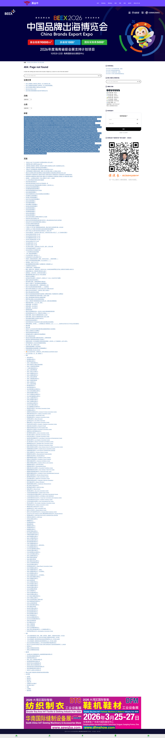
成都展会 (99, 139)
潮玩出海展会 (88, 149)
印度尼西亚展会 (51, 141)
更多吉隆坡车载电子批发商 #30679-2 (35, 318)
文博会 (45, 147)
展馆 (125, 3)
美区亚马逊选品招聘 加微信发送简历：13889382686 (38, 337)
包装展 (39, 121)
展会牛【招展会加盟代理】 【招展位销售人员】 (37, 285)
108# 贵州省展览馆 (31, 620)
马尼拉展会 (89, 145)
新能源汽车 (68, 129)
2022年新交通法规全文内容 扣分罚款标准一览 (37, 183)
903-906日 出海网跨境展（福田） (113, 72)
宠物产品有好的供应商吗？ (32, 279)
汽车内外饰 (66, 139)
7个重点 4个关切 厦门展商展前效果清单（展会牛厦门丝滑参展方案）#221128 (44, 227)
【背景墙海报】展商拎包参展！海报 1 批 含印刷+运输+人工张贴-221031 (43, 171)
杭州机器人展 (51, 151)
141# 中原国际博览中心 (32, 582)
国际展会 (110, 3)
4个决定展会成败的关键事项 (32, 225)
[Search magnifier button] (100, 76)
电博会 (92, 125)
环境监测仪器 (80, 139)
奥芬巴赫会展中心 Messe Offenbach (35, 482)
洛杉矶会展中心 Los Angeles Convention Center (38, 440)
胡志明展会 (83, 129)
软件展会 (51, 131)
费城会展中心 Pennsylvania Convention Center (38, 422)
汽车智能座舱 (58, 137)
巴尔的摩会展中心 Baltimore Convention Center (38, 478)
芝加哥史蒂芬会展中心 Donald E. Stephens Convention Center (42, 424)
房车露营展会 (27, 143)
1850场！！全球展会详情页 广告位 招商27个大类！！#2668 (40, 178)
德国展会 (84, 116)
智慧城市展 (38, 125)
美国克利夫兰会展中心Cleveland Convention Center (39, 429)
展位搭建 (42, 62)
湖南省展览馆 (30, 524)
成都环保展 (57, 151)
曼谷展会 (40, 141)
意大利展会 (57, 119)
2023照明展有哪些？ (31, 208)
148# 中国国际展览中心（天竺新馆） (36, 571)
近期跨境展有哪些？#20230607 (33, 346)
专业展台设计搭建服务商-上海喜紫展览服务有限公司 (39, 654)
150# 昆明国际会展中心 (32, 568)
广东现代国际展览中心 (32, 368)
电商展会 (81, 131)
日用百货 (88, 147)
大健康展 (65, 121)
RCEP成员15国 (52, 116)
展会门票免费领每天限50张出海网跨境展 (35, 297)
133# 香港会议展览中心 (32, 403)
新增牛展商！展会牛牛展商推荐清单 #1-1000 (36, 315)
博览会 (64, 131)
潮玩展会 (73, 135)
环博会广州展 (32, 151)
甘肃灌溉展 (91, 151)
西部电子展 (32, 133)
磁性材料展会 (57, 145)
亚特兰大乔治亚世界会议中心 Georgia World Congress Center (42, 511)
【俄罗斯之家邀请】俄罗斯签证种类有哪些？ (37, 167)
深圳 (32, 62)
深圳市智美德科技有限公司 (32, 332)
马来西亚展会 (67, 123)
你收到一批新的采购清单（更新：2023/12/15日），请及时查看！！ (42, 258)
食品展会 (45, 129)
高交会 (88, 131)
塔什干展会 (83, 145)
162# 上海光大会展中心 (32, 371)
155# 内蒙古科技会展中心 (33, 561)
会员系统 (28, 674)
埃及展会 (57, 141)
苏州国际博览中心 (31, 522)
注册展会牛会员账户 (32, 683)
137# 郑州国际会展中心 (32, 583)
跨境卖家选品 (67, 135)
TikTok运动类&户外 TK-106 (32, 241)
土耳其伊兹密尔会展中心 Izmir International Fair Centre (40, 501)
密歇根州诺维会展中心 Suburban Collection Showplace (40, 480)
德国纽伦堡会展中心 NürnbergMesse (36, 455)
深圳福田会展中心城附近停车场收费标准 (35, 334)
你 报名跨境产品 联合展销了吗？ (34, 257)
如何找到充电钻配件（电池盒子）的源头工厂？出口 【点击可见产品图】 (43, 278)
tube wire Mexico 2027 (31, 89)
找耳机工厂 (29, 646)
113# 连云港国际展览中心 (33, 617)
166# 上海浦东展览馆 (32, 380)
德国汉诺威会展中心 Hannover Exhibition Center (38, 461)
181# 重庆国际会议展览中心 (33, 389)
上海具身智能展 (84, 143)
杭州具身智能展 (55, 135)
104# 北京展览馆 (31, 625)
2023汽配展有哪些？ (31, 202)
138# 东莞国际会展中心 (32, 399)
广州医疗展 (43, 139)
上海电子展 (37, 139)
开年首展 (41, 147)
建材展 (40, 123)
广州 (32, 123)
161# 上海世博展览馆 (32, 369)
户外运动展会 (34, 141)
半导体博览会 (49, 139)
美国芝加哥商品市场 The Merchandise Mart (37, 427)
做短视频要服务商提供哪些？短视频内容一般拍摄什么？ (39, 264)
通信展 (93, 133)
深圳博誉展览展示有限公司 (33, 661)
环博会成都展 (44, 151)
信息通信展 (64, 137)
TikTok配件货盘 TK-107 (31, 243)
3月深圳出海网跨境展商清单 (32, 223)
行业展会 (43, 143)
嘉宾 (27, 633)
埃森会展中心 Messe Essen (33, 489)
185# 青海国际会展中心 (32, 536)
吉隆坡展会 (47, 145)
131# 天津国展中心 (31, 590)
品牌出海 (78, 135)
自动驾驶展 (89, 127)
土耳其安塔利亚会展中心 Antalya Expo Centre (38, 492)
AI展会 (67, 145)
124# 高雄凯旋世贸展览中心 (33, 601)
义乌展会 (80, 141)
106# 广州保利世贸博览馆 (33, 366)
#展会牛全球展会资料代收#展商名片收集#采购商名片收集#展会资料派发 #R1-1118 (46, 172)
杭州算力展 (64, 149)
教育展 (58, 123)
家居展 (67, 119)
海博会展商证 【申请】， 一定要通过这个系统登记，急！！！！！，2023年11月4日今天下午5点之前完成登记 (52, 323)
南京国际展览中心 (31, 385)
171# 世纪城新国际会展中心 (33, 548)
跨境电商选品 (82, 149)
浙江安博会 (40, 129)
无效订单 (29, 681)
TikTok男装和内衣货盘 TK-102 (33, 236)
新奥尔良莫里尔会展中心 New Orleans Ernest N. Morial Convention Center (45, 447)
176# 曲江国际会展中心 (32, 550)
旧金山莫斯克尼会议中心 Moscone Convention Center (40, 445)
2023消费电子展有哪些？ (32, 204)
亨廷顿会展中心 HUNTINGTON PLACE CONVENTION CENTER (42, 515)
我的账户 (29, 680)
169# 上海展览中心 (31, 382)
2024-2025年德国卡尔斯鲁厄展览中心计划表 (36, 216)
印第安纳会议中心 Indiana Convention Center (38, 504)
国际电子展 (36, 62)
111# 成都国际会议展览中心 (33, 406)
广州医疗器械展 (86, 137)
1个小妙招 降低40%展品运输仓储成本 (35, 180)
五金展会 (82, 135)
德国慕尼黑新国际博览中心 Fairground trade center (39, 471)
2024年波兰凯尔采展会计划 (32, 218)
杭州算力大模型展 (34, 147)
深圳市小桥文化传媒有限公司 (34, 664)
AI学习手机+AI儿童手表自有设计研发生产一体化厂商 (38, 230)
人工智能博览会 (27, 125)
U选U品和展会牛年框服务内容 (33, 250)
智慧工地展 (53, 127)
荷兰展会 (50, 123)
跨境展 (28, 62)
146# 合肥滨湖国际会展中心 (33, 576)
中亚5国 (33, 125)
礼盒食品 (71, 147)
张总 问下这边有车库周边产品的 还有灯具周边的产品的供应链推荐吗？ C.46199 (46, 644)
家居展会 (94, 141)
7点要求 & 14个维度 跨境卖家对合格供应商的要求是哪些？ (40, 229)
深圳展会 (38, 116)
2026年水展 (85, 151)
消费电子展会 (71, 125)
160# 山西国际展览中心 (32, 555)
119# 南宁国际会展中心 (32, 608)
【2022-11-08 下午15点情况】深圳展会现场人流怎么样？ (39, 162)
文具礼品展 (37, 143)
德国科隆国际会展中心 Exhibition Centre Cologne (39, 457)
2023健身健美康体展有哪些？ (33, 188)
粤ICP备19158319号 (83, 731)
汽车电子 (55, 139)
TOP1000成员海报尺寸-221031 (33, 248)
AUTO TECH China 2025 (68, 127)
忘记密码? (126, 132)
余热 (100, 133)
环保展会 (47, 143)
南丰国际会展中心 (31, 361)
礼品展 (69, 121)
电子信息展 (65, 125)
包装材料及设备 (66, 147)
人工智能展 (62, 119)
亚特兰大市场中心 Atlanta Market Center (36, 510)
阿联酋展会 (99, 116)
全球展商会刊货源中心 (31, 265)
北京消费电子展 (91, 143)
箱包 (28, 135)
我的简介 (29, 678)
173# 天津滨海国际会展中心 (33, 390)
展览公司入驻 (137, 3)
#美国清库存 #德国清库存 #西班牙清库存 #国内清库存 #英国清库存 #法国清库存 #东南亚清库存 (49, 174)
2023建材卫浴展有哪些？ (32, 195)
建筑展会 (76, 131)
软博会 (49, 127)
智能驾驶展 (55, 133)
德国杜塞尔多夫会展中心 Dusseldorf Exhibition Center (40, 468)
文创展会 (36, 137)
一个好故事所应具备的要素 (32, 251)
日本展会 (58, 116)
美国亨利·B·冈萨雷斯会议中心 (34, 431)
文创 (25, 135)
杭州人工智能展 (40, 135)
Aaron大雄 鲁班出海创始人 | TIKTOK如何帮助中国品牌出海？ (42, 642)
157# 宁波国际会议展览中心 (33, 394)
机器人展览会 (40, 131)
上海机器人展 (68, 143)
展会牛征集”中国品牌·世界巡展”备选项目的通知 (37, 672)
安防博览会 (41, 145)
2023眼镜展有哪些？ (31, 211)
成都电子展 (37, 133)
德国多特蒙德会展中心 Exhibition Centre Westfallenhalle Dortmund (43, 473)
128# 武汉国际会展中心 (32, 594)
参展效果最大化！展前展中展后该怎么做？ (36, 271)
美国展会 (31, 116)
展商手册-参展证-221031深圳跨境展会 (35, 299)
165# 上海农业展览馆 (32, 376)
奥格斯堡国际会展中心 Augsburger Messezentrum (39, 483)
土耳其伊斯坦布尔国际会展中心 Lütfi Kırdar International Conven (42, 494)
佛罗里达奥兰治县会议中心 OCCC (35, 506)
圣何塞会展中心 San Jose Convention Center (38, 490)
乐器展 (45, 127)
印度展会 (66, 116)
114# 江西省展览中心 (32, 615)
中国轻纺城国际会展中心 (33, 534)
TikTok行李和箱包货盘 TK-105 (33, 239)
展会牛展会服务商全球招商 (32, 292)
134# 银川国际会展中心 (32, 587)
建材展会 (73, 129)
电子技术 (43, 149)
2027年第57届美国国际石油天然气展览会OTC (37, 90)
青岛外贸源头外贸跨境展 (34, 153)
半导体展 (60, 133)
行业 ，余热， (37, 149)
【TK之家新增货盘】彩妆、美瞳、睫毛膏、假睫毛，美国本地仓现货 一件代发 (46, 635)
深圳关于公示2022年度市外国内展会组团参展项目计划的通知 (40, 329)
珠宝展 (62, 123)
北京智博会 (46, 137)
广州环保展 (38, 151)
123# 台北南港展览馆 (32, 603)
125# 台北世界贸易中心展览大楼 (35, 599)
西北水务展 (97, 151)
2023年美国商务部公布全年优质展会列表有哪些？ (38, 194)
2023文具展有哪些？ (31, 201)
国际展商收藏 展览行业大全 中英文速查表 (36, 274)
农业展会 (90, 141)
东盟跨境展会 (95, 149)
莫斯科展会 (45, 141)
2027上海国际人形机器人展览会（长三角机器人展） (38, 83)
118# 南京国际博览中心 (32, 610)
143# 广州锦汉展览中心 (32, 362)
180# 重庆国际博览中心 (32, 541)
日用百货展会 (75, 141)
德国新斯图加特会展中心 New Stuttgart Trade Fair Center (40, 469)
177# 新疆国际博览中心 (32, 547)
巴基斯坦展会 (83, 123)
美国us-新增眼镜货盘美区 (33, 649)
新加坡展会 (77, 121)
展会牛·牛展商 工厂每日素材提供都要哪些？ (36, 283)
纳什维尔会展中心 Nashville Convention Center (38, 434)
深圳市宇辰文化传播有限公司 (34, 663)
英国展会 (80, 116)
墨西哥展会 (90, 119)
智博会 (41, 127)
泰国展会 (94, 116)
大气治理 (35, 131)
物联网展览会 (66, 133)
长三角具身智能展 (76, 143)
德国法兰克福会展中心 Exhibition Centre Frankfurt (39, 459)
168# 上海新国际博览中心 (33, 378)
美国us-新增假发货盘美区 (33, 648)
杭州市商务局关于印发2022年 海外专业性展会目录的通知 (39, 322)
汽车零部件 (94, 139)
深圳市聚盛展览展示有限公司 (34, 668)
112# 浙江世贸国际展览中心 (33, 618)
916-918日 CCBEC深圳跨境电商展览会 (115, 73)
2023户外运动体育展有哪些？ (33, 199)
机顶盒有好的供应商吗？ (32, 320)
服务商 (129, 3)
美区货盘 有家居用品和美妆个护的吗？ (35, 339)
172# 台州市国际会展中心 (33, 554)
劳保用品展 (45, 123)
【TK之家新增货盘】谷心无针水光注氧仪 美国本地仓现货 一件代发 (43, 637)
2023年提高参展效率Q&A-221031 (34, 190)
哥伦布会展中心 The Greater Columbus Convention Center (41, 503)
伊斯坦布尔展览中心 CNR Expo (34, 517)
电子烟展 (72, 123)
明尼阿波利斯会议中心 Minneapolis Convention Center (40, 631)
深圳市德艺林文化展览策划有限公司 (35, 666)
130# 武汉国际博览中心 (32, 592)
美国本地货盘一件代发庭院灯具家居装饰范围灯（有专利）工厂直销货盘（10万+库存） (47, 341)
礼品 (33, 149)
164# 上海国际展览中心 (32, 375)
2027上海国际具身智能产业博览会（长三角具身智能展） (39, 85)
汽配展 (87, 121)
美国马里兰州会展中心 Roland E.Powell (36, 426)
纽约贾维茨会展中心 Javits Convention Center (38, 433)
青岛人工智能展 (82, 147)
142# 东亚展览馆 (31, 580)
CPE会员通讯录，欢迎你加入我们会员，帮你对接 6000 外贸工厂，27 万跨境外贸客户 (46, 232)
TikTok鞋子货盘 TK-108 (31, 244)
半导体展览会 (60, 139)
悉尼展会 (78, 145)
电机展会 (63, 145)
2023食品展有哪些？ (31, 215)
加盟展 (43, 121)
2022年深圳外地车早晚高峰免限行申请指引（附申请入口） (40, 185)
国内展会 (103, 3)
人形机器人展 (97, 125)
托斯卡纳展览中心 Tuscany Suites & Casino (37, 452)
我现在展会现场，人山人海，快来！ (34, 302)
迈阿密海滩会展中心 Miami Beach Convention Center (39, 566)
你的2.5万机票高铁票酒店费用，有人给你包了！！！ (38, 260)
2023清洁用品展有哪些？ (32, 206)
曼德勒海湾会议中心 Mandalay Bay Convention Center (40, 443)
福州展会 (32, 143)
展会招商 (31, 119)
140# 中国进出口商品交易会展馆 (35, 364)
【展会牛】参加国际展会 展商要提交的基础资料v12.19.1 (39, 169)
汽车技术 (71, 139)
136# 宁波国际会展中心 (32, 401)
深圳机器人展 (35, 145)
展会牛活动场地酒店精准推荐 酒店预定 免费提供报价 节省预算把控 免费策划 (44, 293)
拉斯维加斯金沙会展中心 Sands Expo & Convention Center (41, 448)
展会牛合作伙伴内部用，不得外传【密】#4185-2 (37, 290)
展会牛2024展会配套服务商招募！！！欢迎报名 (37, 286)
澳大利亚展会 (46, 119)
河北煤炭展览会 (87, 139)
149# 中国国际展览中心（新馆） (35, 569)
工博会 (70, 116)
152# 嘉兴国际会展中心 (32, 564)
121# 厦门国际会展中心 (32, 404)
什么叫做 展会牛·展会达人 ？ (33, 255)
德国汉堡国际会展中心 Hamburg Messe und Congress (40, 462)
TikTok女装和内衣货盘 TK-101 (33, 234)
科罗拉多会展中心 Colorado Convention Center (38, 436)
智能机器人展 (59, 127)
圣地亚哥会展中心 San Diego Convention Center (38, 408)
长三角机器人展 (43, 153)
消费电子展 (26, 119)
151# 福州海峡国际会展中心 (33, 396)
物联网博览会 (43, 133)
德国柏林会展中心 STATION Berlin (35, 464)
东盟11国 (46, 116)
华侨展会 (56, 143)
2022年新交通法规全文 (31, 181)
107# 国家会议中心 (31, 622)
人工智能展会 (27, 123)
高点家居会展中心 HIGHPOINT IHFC (36, 415)
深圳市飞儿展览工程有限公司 (34, 670)
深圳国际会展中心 (31, 359)
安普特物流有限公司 (32, 657)
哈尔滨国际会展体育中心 (33, 532)
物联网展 (89, 123)
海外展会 (60, 121)
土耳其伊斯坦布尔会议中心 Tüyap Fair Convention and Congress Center (44, 497)
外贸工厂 (52, 149)
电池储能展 (36, 123)
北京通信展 (70, 137)
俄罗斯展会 (75, 116)
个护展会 (92, 135)
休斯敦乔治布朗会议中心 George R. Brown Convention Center (42, 412)
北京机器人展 (63, 151)
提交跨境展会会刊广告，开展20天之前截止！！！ (38, 313)
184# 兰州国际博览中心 (32, 538)
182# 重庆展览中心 (31, 387)
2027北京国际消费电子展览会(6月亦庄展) (36, 87)
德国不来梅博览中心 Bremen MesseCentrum (37, 475)
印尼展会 (76, 119)
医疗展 (99, 127)
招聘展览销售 (29, 309)
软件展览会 (46, 131)
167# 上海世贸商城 (31, 383)
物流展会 (87, 135)
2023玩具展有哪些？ (31, 209)
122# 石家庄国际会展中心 (33, 604)
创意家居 (34, 135)
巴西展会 (89, 116)
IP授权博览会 (58, 149)
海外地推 (28, 325)
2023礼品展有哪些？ (31, 213)
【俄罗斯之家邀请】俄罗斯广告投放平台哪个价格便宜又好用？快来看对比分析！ (45, 165)
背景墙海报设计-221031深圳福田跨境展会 (36, 343)
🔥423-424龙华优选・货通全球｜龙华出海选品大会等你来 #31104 (42, 351)
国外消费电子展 (92, 121)
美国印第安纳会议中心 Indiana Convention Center (39, 413)
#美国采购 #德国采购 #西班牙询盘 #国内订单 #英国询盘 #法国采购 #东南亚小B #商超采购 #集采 (49, 176)
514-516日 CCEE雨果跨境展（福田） (114, 68)
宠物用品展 (77, 125)
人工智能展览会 (54, 121)
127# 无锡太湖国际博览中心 (33, 596)
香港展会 (85, 119)
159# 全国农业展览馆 (32, 557)
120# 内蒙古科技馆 (31, 606)
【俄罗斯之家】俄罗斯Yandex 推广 (34, 164)
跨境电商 (93, 147)
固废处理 (56, 131)
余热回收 (59, 147)
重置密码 (29, 690)
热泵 (56, 147)
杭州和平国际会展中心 (32, 531)
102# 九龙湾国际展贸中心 (33, 627)
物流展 (73, 121)
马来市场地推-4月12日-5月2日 (33, 350)
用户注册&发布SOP (30, 336)
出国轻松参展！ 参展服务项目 (33, 267)
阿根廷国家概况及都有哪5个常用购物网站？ (36, 348)
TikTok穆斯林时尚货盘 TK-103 (33, 237)
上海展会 (52, 119)
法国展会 (41, 119)
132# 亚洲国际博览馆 (32, 589)
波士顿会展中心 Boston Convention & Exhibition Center (40, 441)
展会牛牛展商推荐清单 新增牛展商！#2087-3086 (37, 295)
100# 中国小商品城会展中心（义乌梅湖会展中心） (39, 629)
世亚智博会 (84, 127)
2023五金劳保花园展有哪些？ (33, 187)
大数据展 (26, 127)
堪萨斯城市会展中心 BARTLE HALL (35, 487)
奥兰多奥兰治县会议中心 (33, 485)
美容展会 (85, 141)
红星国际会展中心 (31, 410)
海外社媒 (28, 327)
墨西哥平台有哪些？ (31, 276)
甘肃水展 (26, 153)
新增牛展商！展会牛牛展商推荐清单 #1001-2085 (37, 316)
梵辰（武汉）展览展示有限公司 (34, 659)
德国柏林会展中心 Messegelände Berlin (36, 466)
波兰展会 (71, 119)
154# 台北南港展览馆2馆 (33, 562)
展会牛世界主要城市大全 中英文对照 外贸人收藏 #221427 (40, 288)
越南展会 (81, 119)
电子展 (93, 123)
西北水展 (76, 151)
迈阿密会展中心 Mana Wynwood (34, 419)
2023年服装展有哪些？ (31, 192)
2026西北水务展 (70, 149)
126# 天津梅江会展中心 (32, 597)
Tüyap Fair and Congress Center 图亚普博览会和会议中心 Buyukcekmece (45, 513)
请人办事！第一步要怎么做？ (33, 344)
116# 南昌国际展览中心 (32, 611)
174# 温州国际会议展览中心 (33, 552)
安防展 (59, 129)
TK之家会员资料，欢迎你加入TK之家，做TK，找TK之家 (39, 246)
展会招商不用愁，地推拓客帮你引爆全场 (35, 281)
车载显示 (41, 137)
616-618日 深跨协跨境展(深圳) (113, 70)
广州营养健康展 (27, 139)
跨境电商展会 (27, 129)
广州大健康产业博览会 (94, 137)
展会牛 (35, 3)
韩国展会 (36, 119)
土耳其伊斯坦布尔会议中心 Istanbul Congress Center (40, 499)
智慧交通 (50, 129)
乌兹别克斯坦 (79, 137)
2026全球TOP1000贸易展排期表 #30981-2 (36, 222)
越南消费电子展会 (28, 145)
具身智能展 (88, 129)
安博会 (63, 129)
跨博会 (49, 147)
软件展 (60, 125)
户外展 (54, 123)
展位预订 (82, 125)
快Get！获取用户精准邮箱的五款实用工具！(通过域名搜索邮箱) (41, 301)
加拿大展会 (77, 123)
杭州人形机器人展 (47, 135)
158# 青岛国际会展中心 (32, 392)
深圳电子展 (87, 125)
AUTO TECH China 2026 (53, 125)
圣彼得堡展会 (63, 141)
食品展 (42, 116)
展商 (116, 3)
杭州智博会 (55, 129)
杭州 (30, 149)
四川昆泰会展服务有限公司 (33, 656)
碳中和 (52, 147)
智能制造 (95, 131)
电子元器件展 (44, 125)
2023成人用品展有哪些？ (32, 197)
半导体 (75, 139)
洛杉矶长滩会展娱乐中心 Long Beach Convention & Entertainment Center (44, 438)
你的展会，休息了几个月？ (32, 262)
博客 (120, 3)
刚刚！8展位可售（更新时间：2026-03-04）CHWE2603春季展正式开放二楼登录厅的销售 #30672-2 (50, 269)
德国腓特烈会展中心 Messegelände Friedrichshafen (39, 454)
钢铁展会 (99, 141)
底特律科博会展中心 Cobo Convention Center (38, 476)
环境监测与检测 (73, 133)
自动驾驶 (48, 149)
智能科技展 (88, 133)
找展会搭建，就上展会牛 (32, 304)
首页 (98, 3)
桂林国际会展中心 (31, 529)
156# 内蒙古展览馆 (31, 559)
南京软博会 (26, 131)
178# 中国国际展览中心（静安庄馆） (36, 545)
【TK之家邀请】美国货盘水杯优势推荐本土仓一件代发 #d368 (42, 641)
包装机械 (26, 149)
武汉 (91, 131)
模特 (74, 137)
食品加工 (97, 147)
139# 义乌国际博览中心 (32, 398)
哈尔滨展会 (97, 135)
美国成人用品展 (32, 127)
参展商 (95, 119)
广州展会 (98, 121)
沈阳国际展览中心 (31, 527)
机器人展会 (26, 133)
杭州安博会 (94, 129)
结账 (28, 687)
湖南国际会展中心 (31, 525)
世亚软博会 (83, 133)
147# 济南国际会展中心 (32, 573)
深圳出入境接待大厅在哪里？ (33, 330)
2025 (31, 131)
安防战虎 (52, 145)
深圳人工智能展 (34, 129)
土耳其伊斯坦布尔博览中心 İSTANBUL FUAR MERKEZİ (40, 496)
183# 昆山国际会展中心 (32, 540)
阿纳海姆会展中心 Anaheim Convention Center (38, 417)
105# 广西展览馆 (31, 624)
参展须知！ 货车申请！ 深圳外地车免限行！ (36, 272)
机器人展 (82, 121)
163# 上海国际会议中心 (32, 373)
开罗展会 (94, 145)
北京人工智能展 (70, 151)
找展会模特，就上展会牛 (32, 306)
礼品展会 (52, 143)
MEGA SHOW (27, 147)
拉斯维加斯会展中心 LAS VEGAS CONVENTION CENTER (41, 450)
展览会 (96, 133)
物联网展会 (49, 133)
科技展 (33, 139)
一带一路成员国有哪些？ (32, 253)
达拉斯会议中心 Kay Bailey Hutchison (36, 420)
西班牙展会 (48, 121)
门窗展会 (99, 145)
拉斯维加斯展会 (72, 145)
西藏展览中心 (30, 520)
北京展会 (78, 129)
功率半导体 (61, 135)
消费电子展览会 (77, 127)
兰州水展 (80, 151)
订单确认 (29, 688)
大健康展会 (69, 141)
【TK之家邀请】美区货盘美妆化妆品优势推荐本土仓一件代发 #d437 (43, 639)
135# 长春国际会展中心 (32, 585)
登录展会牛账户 (30, 685)
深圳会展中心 (30, 357)
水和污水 (60, 131)
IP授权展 (76, 149)
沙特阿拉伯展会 (27, 141)
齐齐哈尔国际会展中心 (32, 518)
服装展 (37, 127)
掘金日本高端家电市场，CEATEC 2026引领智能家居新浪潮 (40, 311)
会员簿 (28, 676)
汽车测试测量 (52, 137)
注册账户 (121, 132)
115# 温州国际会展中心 (32, 613)
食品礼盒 (76, 147)
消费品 (78, 133)
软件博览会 (95, 127)
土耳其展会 (26, 121)
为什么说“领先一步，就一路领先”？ (34, 353)
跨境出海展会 (62, 143)
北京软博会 (31, 137)
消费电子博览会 (70, 131)
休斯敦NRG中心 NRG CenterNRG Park (36, 508)
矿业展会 (26, 137)
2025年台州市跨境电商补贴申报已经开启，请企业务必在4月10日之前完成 (43, 220)
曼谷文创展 (26, 151)
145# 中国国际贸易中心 (32, 578)
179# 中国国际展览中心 (32, 543)
